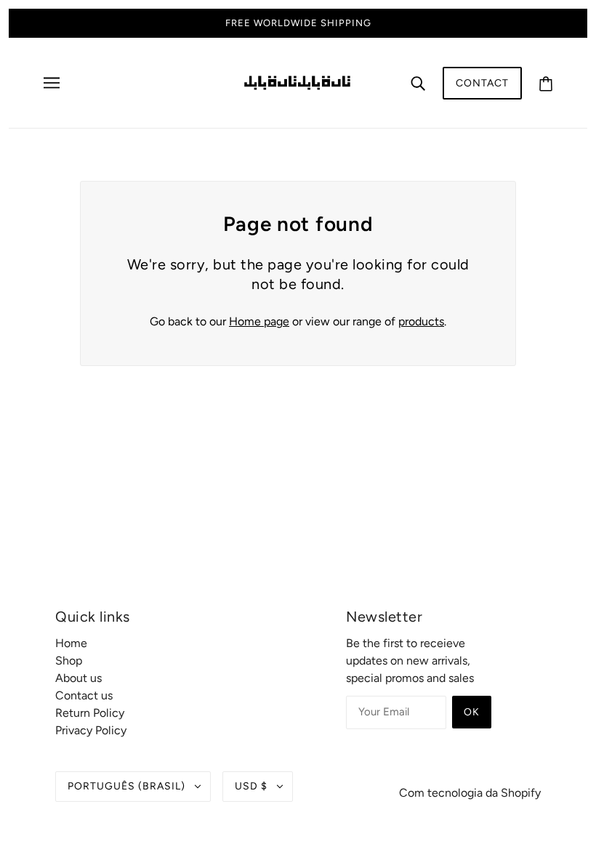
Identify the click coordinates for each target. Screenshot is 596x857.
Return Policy (89, 713)
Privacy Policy (90, 730)
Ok (472, 712)
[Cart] (546, 83)
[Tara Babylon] (297, 82)
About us (78, 678)
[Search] (418, 83)
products (421, 321)
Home (71, 643)
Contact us (84, 695)
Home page (259, 321)
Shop (68, 660)
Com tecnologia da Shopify (470, 793)
